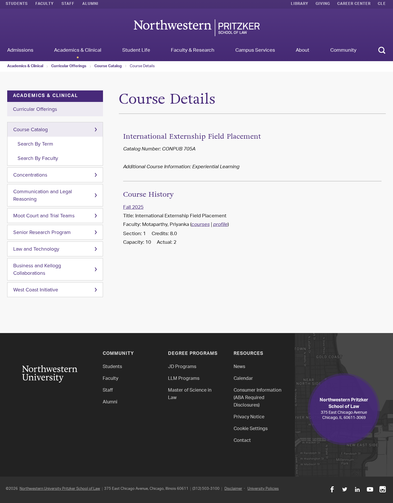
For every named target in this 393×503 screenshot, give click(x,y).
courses (200, 225)
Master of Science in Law (189, 394)
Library (299, 4)
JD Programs (182, 367)
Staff (68, 4)
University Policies (263, 489)
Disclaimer (233, 489)
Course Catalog (108, 66)
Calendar (243, 379)
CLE (382, 4)
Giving (323, 4)
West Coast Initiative (35, 290)
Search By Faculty (38, 158)
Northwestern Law (196, 27)
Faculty (44, 4)
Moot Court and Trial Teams (44, 215)
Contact (242, 441)
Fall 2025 (133, 207)
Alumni (90, 4)
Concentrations (30, 175)
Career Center (354, 4)
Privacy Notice (249, 417)
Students (17, 4)
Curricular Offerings (68, 66)
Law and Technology (36, 249)
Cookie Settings (251, 429)
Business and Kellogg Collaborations (37, 269)
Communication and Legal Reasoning (42, 195)
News (239, 367)
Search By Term (35, 144)
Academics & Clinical (25, 66)
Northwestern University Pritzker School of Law (60, 489)
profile (220, 225)
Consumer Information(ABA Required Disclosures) (257, 398)
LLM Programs (183, 379)
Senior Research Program (42, 232)
